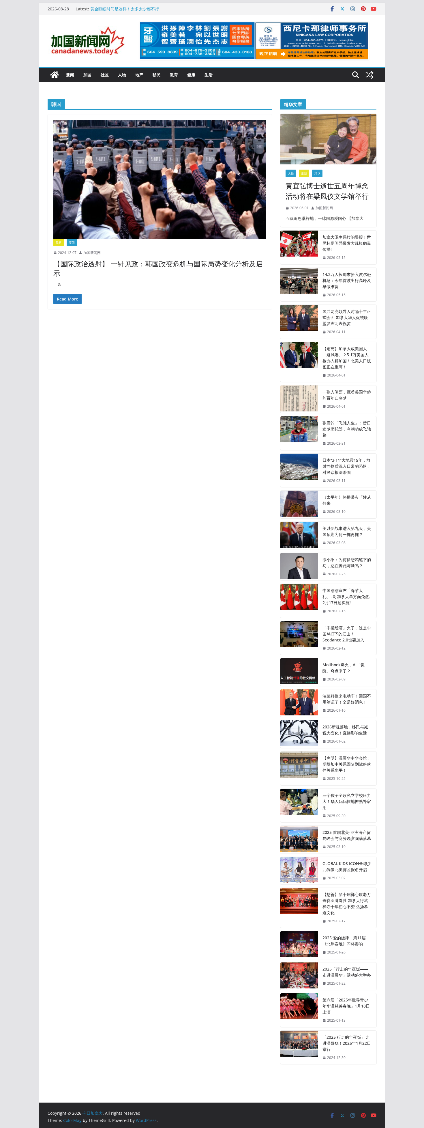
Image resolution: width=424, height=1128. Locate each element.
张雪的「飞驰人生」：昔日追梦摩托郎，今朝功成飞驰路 (346, 429)
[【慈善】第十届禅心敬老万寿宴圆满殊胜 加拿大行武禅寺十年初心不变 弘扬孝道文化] (299, 908)
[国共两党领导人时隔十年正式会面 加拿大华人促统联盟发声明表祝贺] (299, 322)
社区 (105, 74)
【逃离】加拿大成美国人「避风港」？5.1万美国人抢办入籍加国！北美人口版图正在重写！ (346, 358)
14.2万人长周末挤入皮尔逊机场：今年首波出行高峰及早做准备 (346, 280)
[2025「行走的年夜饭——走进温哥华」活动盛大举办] (299, 976)
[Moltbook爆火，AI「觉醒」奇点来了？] (299, 672)
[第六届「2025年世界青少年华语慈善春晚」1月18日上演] (299, 1010)
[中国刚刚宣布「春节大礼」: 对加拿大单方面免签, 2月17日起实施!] (299, 601)
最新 (58, 242)
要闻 (70, 74)
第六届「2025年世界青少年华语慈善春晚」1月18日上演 (346, 1006)
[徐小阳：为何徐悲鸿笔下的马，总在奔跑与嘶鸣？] (299, 567)
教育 (174, 74)
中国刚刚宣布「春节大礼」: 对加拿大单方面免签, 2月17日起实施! (346, 596)
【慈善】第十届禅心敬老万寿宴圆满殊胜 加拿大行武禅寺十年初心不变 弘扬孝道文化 (346, 903)
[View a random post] (369, 75)
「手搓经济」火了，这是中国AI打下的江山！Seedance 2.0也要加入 (346, 634)
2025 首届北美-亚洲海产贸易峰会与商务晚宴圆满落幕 (346, 835)
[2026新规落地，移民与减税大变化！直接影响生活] (299, 734)
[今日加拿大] (54, 75)
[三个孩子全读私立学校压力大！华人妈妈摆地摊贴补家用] (299, 806)
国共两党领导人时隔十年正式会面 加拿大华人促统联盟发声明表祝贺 (346, 317)
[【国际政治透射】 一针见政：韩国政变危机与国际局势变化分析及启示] (159, 179)
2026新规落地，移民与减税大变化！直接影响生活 (345, 730)
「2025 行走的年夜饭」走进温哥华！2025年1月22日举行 (346, 1043)
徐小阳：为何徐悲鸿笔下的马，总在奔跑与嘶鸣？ (346, 562)
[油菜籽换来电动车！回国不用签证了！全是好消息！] (299, 703)
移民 (157, 74)
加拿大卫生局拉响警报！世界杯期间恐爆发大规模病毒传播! (346, 243)
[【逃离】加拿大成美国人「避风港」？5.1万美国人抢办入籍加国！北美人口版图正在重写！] (299, 362)
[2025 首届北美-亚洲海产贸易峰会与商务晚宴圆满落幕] (299, 840)
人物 (122, 74)
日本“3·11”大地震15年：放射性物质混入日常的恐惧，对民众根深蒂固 (346, 466)
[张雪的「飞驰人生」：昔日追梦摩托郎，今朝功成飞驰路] (299, 433)
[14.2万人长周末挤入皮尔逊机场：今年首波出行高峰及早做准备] (299, 285)
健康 (191, 74)
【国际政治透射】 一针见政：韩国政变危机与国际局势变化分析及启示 (158, 268)
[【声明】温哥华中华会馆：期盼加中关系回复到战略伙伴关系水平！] (299, 768)
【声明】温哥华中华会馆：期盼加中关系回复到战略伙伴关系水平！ (346, 764)
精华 (317, 173)
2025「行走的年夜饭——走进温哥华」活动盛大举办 (346, 972)
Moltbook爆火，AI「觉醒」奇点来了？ (343, 668)
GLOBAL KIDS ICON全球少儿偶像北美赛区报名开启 (346, 866)
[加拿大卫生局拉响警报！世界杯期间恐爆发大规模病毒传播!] (299, 247)
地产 (139, 74)
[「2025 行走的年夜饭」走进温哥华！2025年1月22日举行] (299, 1047)
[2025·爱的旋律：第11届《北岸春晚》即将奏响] (299, 945)
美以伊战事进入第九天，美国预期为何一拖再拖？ (346, 531)
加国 (87, 74)
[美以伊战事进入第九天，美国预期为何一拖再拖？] (299, 536)
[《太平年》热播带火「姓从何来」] (299, 504)
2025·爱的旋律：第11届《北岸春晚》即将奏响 (344, 941)
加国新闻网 (92, 252)
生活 (209, 74)
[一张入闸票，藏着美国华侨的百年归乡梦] (299, 399)
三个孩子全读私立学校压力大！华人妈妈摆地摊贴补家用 (346, 801)
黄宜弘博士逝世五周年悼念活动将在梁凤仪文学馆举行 (327, 191)
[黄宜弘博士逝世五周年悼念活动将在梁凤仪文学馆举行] (328, 139)
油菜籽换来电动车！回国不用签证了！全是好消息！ (346, 699)
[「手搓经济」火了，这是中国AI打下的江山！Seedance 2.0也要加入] (299, 638)
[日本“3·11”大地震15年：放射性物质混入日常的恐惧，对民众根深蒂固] (299, 470)
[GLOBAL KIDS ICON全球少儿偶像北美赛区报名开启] (299, 871)
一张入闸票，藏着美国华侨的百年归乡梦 (346, 395)
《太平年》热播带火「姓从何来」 (346, 500)
